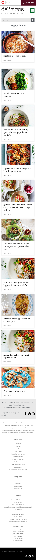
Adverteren (18, 443)
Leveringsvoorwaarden (18, 464)
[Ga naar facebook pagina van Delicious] (25, 413)
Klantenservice (18, 462)
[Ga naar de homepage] (13, 9)
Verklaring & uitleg (18, 459)
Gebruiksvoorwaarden (18, 454)
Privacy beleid (18, 451)
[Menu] (32, 10)
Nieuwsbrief (18, 489)
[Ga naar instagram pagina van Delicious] (32, 413)
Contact (18, 446)
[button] (28, 3)
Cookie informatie (18, 449)
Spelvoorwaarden (18, 457)
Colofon (18, 483)
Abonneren (18, 481)
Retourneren (18, 467)
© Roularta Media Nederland (18, 470)
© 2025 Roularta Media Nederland (12, 551)
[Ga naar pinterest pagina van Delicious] (29, 413)
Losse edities (18, 486)
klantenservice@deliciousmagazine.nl (18, 408)
